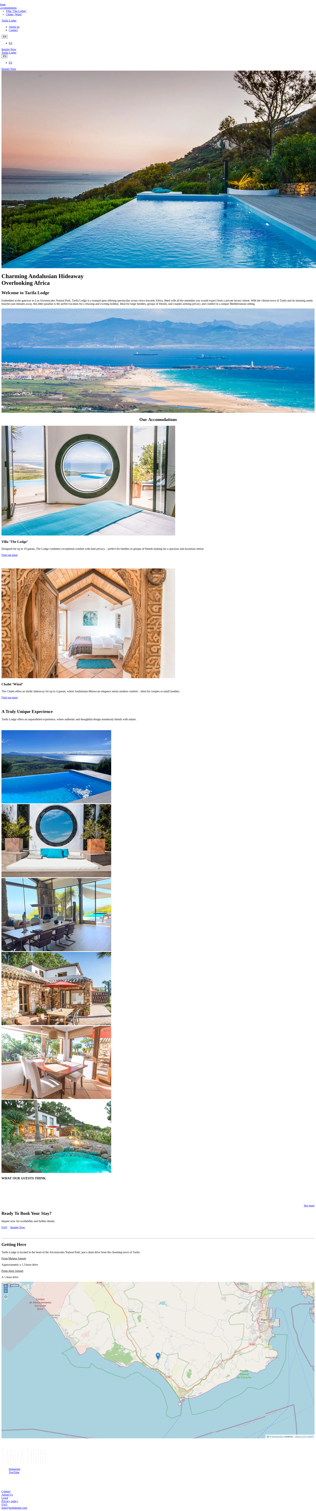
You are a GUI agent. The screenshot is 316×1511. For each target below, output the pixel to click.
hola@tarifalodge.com (14, 1507)
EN (4, 36)
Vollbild (14, 1285)
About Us (7, 1494)
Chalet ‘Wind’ (14, 14)
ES (10, 43)
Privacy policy (9, 1501)
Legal (4, 1497)
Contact (13, 30)
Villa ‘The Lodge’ (16, 11)
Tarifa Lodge (8, 20)
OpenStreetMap (277, 1437)
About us (14, 26)
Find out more (9, 555)
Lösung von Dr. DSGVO (304, 1437)
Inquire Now (8, 49)
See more (309, 1205)
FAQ (4, 1227)
